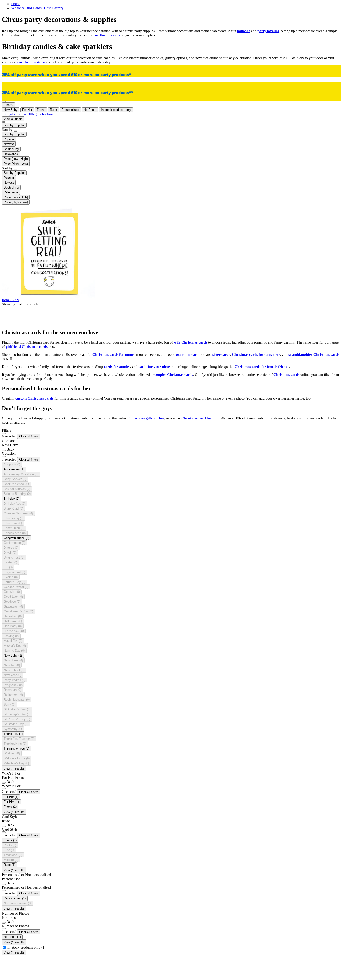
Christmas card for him (199, 418)
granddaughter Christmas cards (313, 354)
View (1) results (14, 768)
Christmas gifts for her (146, 418)
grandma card (187, 354)
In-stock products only (26, 947)
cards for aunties (117, 367)
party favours (268, 31)
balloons (243, 31)
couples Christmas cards (173, 375)
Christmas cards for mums (113, 354)
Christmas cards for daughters (256, 354)
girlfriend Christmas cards (27, 347)
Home (15, 4)
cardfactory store (107, 35)
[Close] (4, 433)
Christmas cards (286, 375)
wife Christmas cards (190, 342)
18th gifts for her (14, 114)
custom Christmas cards (34, 398)
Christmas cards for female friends (261, 367)
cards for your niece (154, 367)
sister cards (221, 354)
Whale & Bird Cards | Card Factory (37, 8)
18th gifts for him (40, 114)
